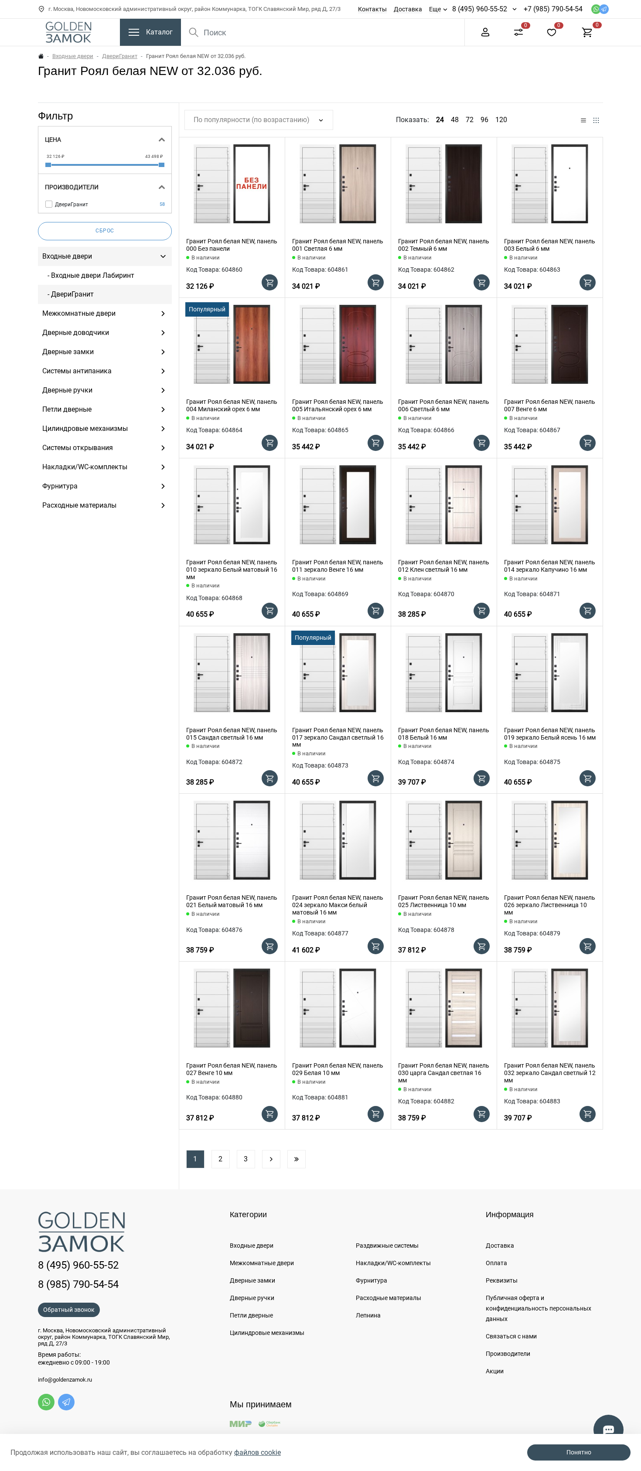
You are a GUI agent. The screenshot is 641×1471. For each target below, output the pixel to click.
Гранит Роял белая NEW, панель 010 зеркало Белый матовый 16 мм (231, 569)
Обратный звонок (69, 1309)
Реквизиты (502, 1280)
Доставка (408, 9)
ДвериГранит (119, 56)
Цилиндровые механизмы (267, 1332)
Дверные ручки (252, 1297)
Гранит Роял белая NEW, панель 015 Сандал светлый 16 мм (231, 734)
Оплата (496, 1262)
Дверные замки (252, 1280)
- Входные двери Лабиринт (88, 275)
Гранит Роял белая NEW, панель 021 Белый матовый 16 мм (231, 901)
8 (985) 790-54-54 (78, 1284)
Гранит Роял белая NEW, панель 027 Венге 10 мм (231, 1069)
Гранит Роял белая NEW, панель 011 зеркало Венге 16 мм (337, 566)
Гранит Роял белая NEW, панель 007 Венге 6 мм (549, 405)
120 (501, 120)
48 (455, 120)
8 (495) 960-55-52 (479, 9)
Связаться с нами (511, 1336)
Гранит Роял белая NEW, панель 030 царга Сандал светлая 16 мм (443, 1073)
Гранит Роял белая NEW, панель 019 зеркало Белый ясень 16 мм (550, 734)
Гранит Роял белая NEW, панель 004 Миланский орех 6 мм (231, 405)
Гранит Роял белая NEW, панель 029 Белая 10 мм (337, 1069)
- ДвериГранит (68, 294)
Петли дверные (251, 1315)
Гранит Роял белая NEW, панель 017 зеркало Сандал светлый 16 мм (338, 737)
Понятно (578, 1452)
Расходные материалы (388, 1297)
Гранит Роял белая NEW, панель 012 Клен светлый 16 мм (443, 566)
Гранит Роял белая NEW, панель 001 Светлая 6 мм (337, 245)
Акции (495, 1371)
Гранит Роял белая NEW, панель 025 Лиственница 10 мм (443, 901)
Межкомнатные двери (262, 1262)
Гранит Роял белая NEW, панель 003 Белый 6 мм (549, 245)
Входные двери (72, 56)
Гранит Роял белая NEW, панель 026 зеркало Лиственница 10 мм (549, 905)
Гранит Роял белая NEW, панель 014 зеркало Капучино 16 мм (549, 566)
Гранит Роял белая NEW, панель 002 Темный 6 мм (443, 245)
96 (484, 120)
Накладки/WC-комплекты (393, 1262)
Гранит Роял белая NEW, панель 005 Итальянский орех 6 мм (337, 405)
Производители (508, 1353)
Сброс (104, 231)
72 (470, 120)
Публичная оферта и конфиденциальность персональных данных (538, 1308)
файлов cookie (257, 1452)
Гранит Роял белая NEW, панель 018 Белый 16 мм (443, 734)
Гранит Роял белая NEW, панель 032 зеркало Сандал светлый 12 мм (550, 1073)
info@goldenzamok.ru (65, 1380)
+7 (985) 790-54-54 (553, 9)
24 (440, 120)
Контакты (372, 9)
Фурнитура (371, 1280)
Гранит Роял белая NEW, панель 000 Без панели (231, 245)
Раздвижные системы (387, 1245)
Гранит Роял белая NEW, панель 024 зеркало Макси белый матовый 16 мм (337, 905)
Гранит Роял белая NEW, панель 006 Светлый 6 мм (443, 405)
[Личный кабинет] (485, 31)
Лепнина (368, 1315)
